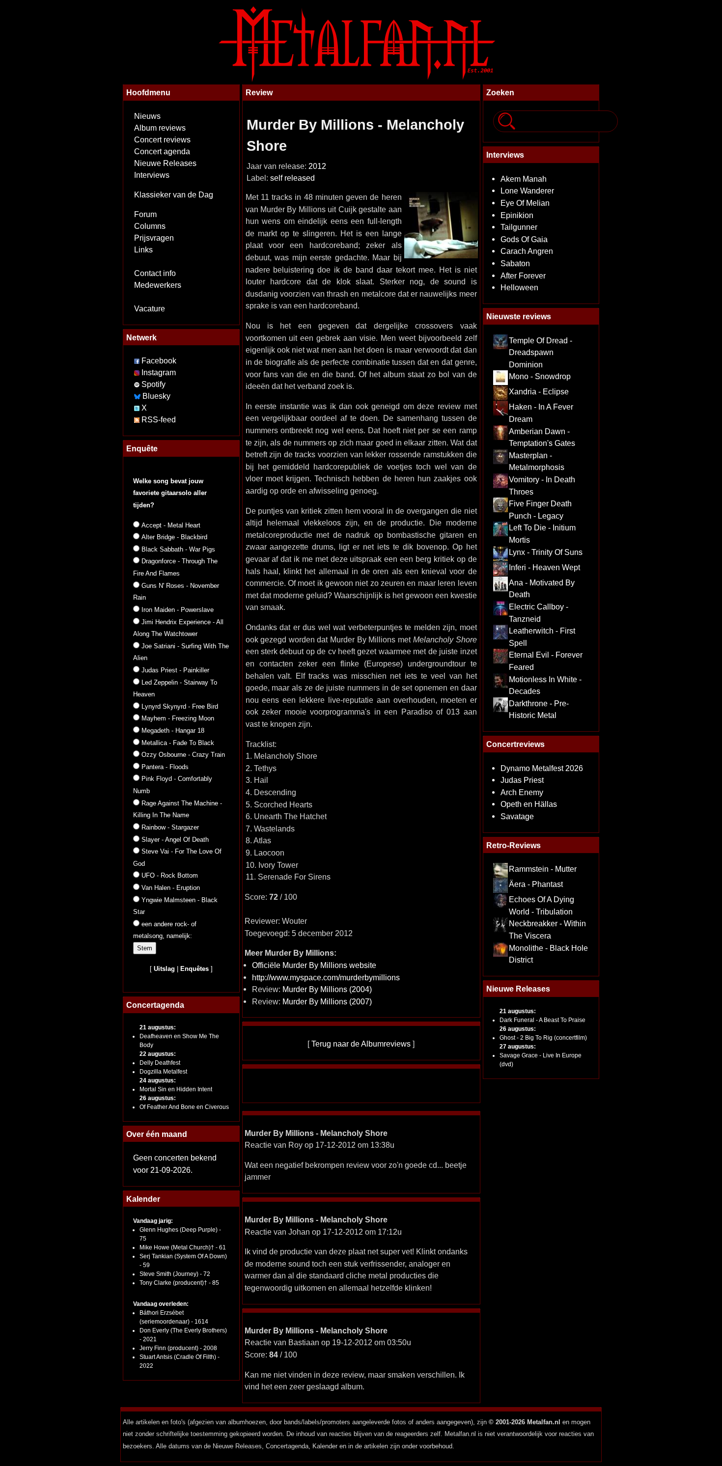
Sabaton (515, 263)
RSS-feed (158, 419)
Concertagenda (155, 1004)
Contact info (155, 273)
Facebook (158, 361)
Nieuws (147, 116)
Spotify (153, 384)
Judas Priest (522, 779)
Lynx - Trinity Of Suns (546, 552)
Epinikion (516, 215)
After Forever (523, 275)
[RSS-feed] (136, 419)
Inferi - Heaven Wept (544, 567)
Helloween (519, 287)
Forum (145, 214)
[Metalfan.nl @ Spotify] (137, 384)
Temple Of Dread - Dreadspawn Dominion (540, 352)
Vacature (149, 308)
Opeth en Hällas (528, 804)
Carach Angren (526, 251)
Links (143, 250)
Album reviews (160, 128)
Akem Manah (523, 178)
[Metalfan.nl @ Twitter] (137, 408)
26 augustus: (157, 1098)
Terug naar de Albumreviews (361, 1043)
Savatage (517, 816)
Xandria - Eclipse (539, 391)
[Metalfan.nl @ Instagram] (137, 372)
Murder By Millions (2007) (327, 1001)
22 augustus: (157, 1054)
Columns (150, 226)
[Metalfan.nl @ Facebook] (136, 361)
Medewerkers (157, 285)
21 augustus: (157, 1027)
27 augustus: (518, 1046)
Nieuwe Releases (165, 163)
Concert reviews (162, 140)
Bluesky (156, 396)
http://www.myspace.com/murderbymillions (326, 977)
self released (292, 178)
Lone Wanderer (527, 190)
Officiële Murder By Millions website (314, 965)
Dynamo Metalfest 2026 (541, 768)
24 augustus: (157, 1080)
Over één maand (156, 1134)
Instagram (158, 372)
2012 (317, 166)
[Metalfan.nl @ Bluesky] (138, 396)
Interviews (151, 175)
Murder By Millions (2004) (327, 989)
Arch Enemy (521, 792)
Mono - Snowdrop (540, 376)
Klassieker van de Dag (173, 195)
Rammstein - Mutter (543, 868)
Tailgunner (518, 226)
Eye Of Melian (525, 202)
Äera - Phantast (536, 884)
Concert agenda (162, 151)
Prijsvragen (154, 238)
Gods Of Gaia (524, 239)
